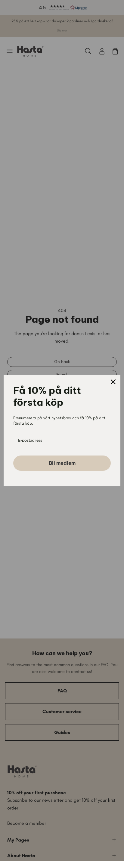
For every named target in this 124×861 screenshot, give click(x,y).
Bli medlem (62, 463)
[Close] (113, 382)
